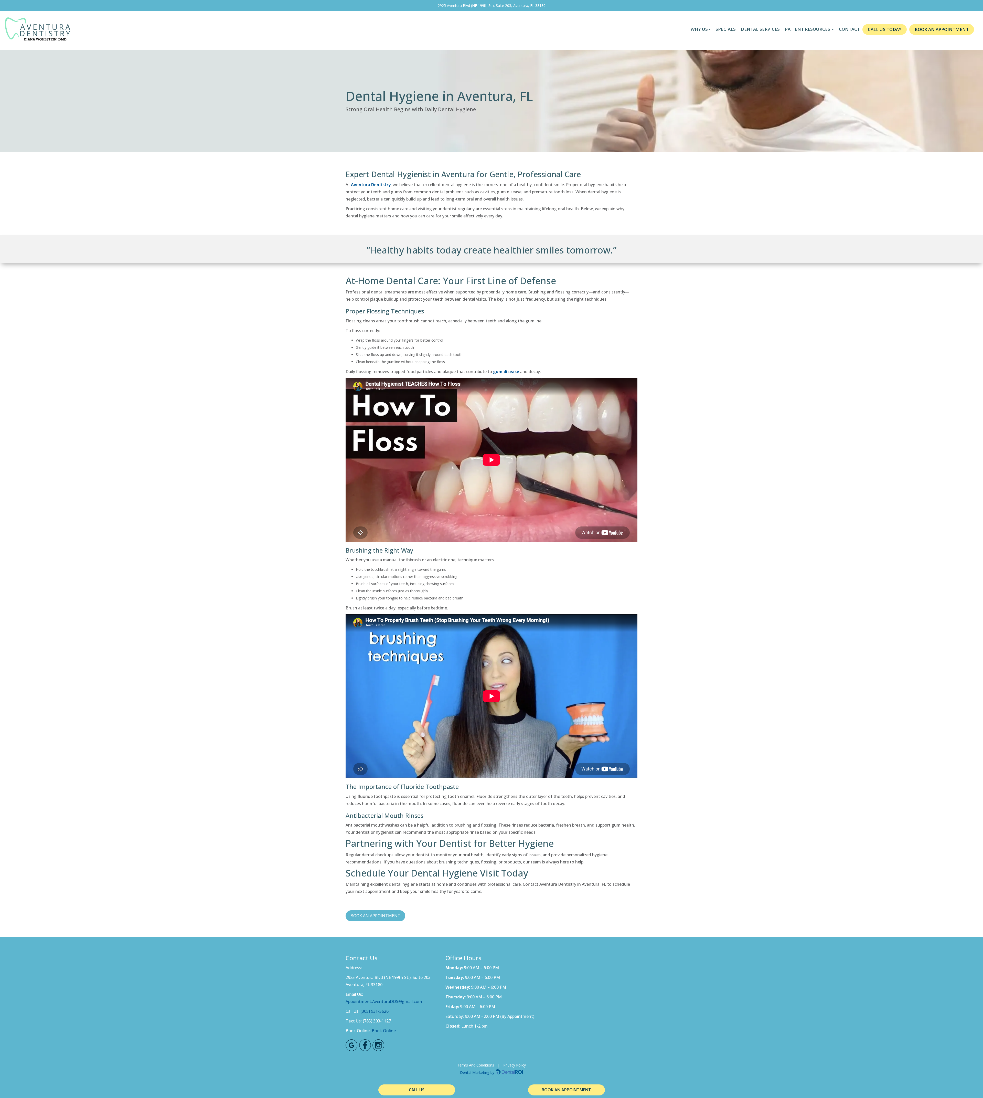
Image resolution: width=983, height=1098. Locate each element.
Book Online (384, 1030)
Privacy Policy (514, 1065)
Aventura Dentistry (371, 184)
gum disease (506, 371)
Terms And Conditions (475, 1065)
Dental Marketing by (477, 1072)
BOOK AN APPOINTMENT (942, 29)
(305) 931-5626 (374, 1011)
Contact (849, 29)
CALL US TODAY (884, 29)
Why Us (699, 29)
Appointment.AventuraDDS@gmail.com (384, 1001)
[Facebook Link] (365, 1045)
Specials (725, 29)
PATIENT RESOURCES (808, 29)
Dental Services (760, 29)
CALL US (416, 1090)
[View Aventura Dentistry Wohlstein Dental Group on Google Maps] (352, 1045)
